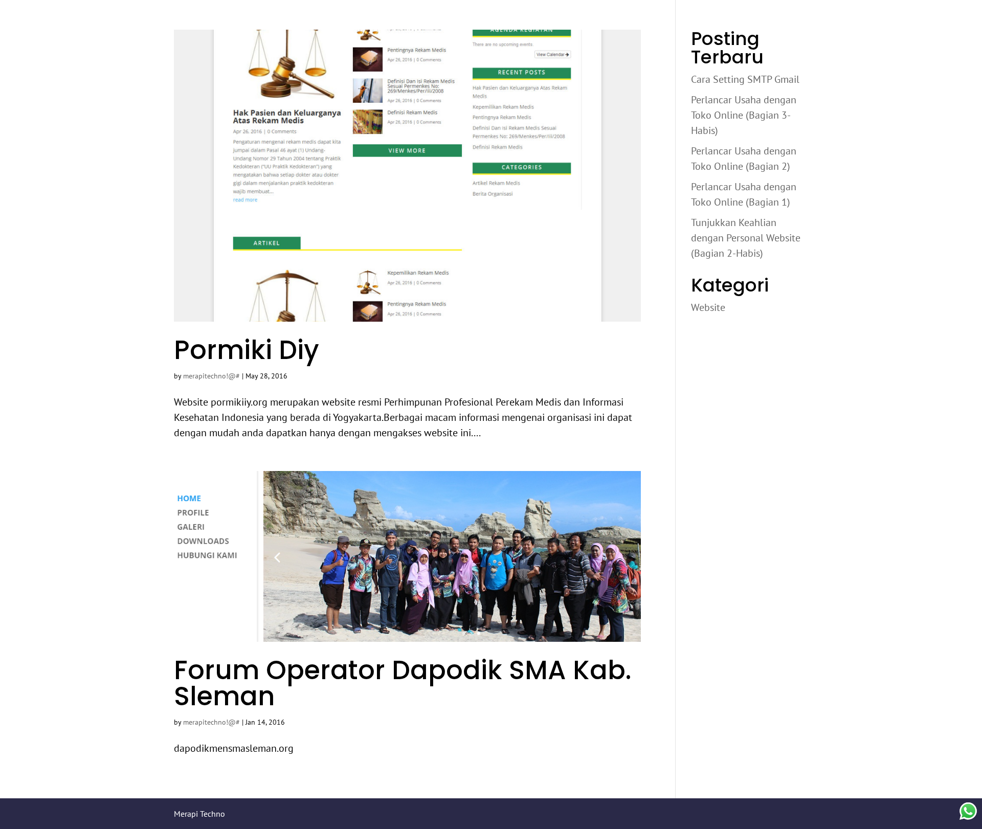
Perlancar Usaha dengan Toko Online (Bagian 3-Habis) (743, 115)
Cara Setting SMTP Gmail (745, 79)
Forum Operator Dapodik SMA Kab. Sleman (402, 683)
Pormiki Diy (246, 349)
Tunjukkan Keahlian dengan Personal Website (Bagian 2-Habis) (745, 238)
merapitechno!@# (211, 375)
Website (708, 307)
